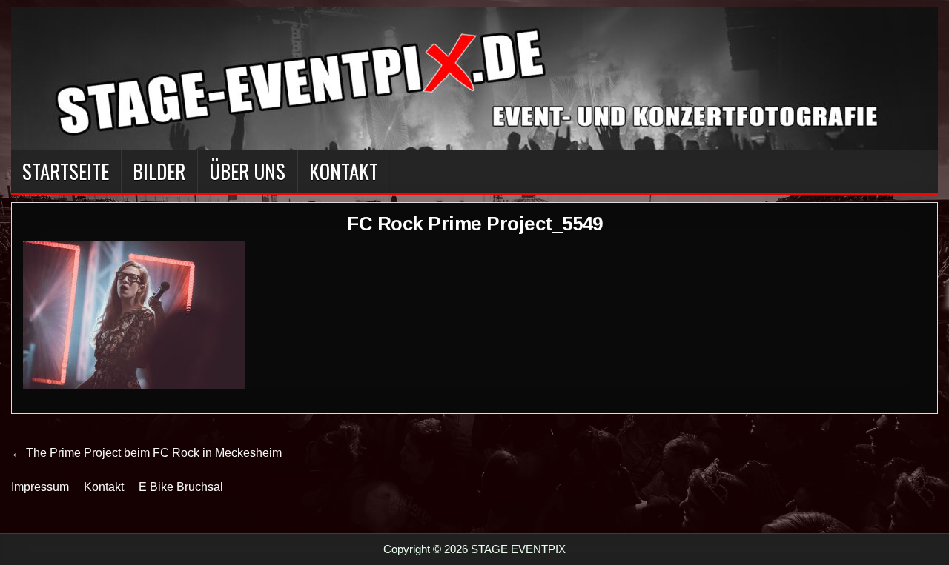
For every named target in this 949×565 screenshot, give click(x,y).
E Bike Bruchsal (181, 487)
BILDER (159, 171)
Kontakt (343, 171)
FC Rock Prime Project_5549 (474, 224)
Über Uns (247, 171)
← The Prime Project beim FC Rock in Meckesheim (146, 453)
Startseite (65, 171)
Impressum (40, 487)
